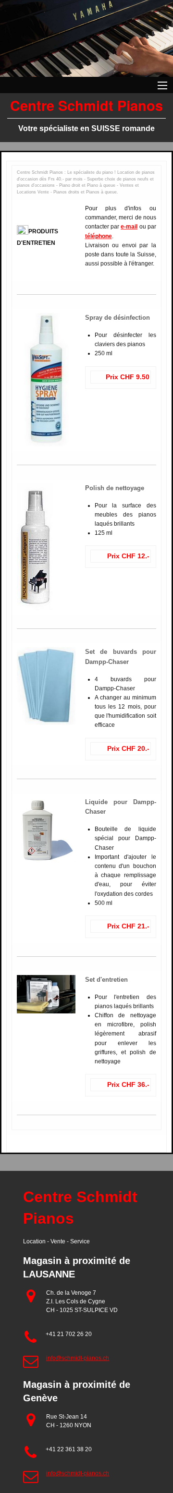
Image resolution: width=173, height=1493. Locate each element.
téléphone (98, 236)
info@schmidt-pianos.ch (77, 1358)
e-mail (129, 226)
